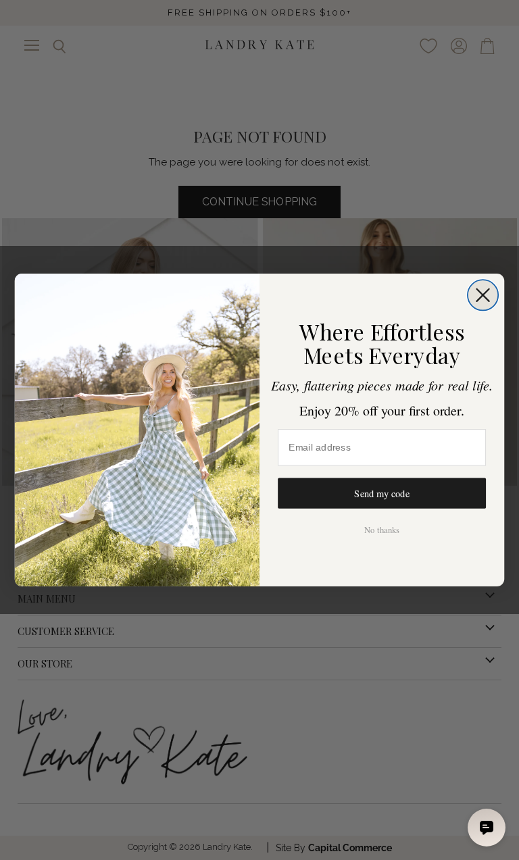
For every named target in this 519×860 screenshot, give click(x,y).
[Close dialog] (483, 295)
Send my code (382, 493)
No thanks (381, 530)
